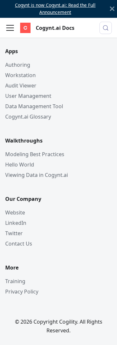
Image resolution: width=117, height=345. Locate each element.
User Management (28, 95)
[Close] (112, 9)
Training (15, 281)
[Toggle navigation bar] (10, 28)
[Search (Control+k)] (105, 28)
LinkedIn (15, 222)
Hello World (19, 164)
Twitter (14, 233)
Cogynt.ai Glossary (28, 116)
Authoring (17, 64)
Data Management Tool (34, 106)
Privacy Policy (21, 291)
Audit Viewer (20, 85)
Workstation (20, 75)
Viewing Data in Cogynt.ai (36, 174)
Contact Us (18, 243)
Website (15, 212)
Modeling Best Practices (34, 154)
